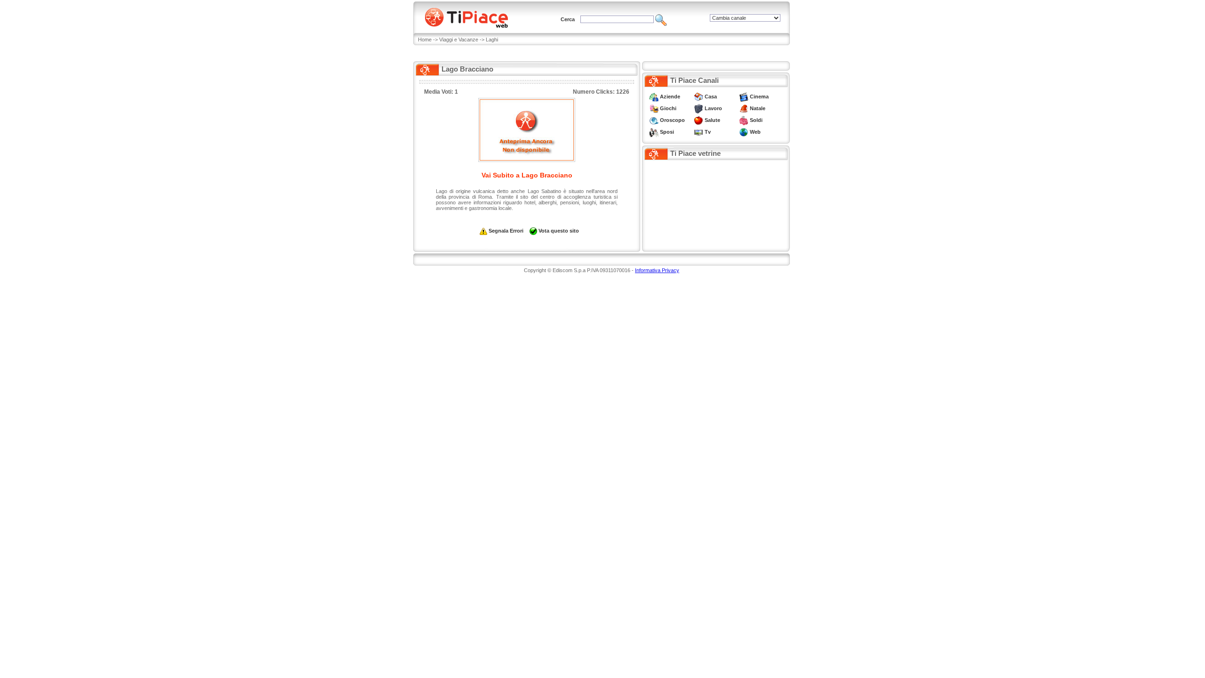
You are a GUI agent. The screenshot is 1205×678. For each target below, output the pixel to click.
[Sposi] (654, 132)
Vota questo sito (558, 231)
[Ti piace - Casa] (698, 96)
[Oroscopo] (654, 120)
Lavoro (713, 108)
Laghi (492, 39)
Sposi (667, 132)
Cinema (759, 96)
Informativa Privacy (657, 270)
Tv (708, 132)
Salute (712, 120)
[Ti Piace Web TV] (698, 132)
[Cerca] (661, 19)
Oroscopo (672, 120)
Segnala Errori (506, 231)
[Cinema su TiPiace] (743, 96)
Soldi (756, 120)
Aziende (670, 96)
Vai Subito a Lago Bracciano (527, 175)
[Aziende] (654, 96)
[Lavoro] (698, 108)
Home (425, 39)
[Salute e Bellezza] (698, 120)
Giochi (668, 108)
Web (755, 132)
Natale (757, 108)
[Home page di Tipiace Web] (472, 16)
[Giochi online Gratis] (654, 108)
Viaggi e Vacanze (458, 39)
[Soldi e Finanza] (743, 120)
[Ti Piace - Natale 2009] (743, 108)
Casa (711, 96)
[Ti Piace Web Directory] (743, 132)
